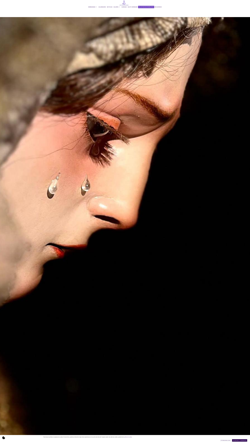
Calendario (102, 6)
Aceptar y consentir (240, 440)
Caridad (124, 6)
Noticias (109, 6)
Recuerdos (158, 6)
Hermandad (92, 6)
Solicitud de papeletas (146, 6)
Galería (116, 6)
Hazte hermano (133, 6)
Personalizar (226, 440)
